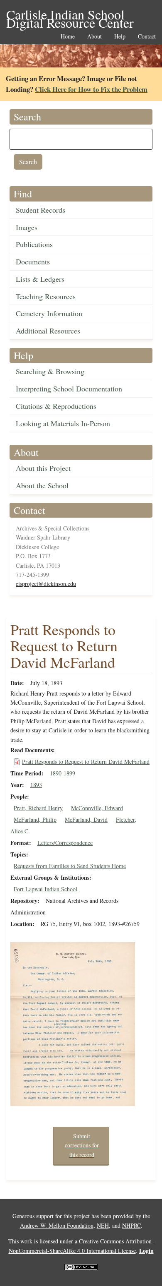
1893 (36, 785)
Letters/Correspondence (65, 843)
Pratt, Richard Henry (38, 808)
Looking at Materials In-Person (63, 423)
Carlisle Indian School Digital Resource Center (70, 15)
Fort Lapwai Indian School (45, 889)
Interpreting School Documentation (69, 388)
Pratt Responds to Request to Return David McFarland (86, 761)
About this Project (43, 468)
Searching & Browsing (50, 371)
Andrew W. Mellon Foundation (56, 1225)
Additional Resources (48, 331)
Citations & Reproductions (56, 406)
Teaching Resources (46, 296)
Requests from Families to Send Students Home (70, 866)
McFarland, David (86, 819)
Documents (33, 261)
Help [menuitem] (119, 36)
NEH (103, 1225)
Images (26, 227)
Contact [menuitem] (147, 36)
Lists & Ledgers (40, 279)
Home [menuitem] (68, 36)
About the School (42, 485)
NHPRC (131, 1225)
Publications (34, 244)
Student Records (40, 210)
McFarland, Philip (35, 819)
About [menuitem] (94, 36)
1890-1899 (62, 773)
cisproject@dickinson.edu (46, 584)
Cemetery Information (49, 313)
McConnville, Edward (97, 808)
